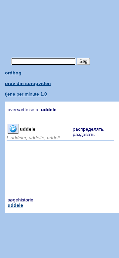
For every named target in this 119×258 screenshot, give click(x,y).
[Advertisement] (62, 25)
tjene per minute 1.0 (26, 94)
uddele (15, 205)
